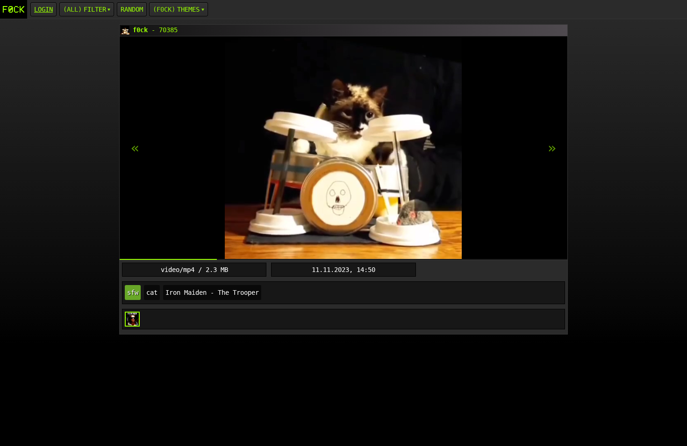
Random (132, 9)
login (43, 9)
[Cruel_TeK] (132, 319)
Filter (95, 9)
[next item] (135, 148)
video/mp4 (177, 269)
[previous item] (552, 148)
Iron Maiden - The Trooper (212, 292)
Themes (188, 9)
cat (151, 292)
